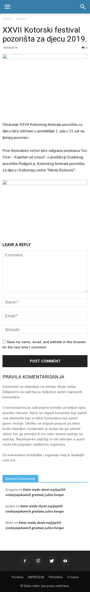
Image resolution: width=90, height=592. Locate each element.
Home (6, 19)
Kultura (21, 19)
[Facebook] (25, 561)
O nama (72, 577)
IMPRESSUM (36, 577)
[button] (83, 7)
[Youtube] (65, 561)
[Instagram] (38, 561)
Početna (17, 577)
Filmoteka (55, 577)
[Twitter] (52, 561)
